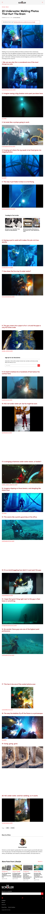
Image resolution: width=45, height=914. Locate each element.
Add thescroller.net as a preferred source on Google (24, 22)
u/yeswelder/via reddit (7, 709)
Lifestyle (14, 871)
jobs (7, 827)
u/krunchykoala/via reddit (8, 296)
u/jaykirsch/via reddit (7, 400)
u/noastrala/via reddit (7, 823)
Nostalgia (18, 871)
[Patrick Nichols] (22, 841)
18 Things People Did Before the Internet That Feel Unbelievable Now (17, 875)
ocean (12, 827)
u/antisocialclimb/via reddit (8, 209)
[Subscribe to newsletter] (39, 365)
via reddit (4, 118)
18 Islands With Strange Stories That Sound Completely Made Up (38, 876)
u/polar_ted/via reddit (7, 351)
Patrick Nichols (17, 17)
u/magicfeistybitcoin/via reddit (9, 625)
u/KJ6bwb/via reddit (7, 432)
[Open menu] (2, 2)
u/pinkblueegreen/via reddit (9, 89)
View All (39, 861)
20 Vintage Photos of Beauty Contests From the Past (6, 875)
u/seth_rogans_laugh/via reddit (9, 484)
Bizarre (39, 871)
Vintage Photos (5, 871)
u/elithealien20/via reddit (8, 541)
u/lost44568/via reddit (7, 595)
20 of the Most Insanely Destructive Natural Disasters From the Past (27, 876)
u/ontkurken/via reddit (7, 267)
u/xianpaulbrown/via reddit (8, 146)
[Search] (42, 2)
